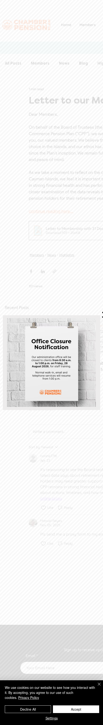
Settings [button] (52, 718)
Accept (76, 709)
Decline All (28, 709)
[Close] (96, 687)
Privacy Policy (28, 697)
